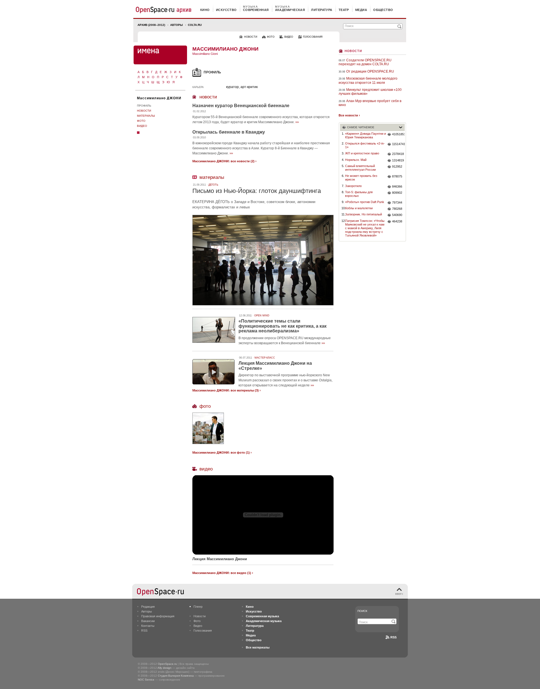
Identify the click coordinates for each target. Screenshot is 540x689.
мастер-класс (265, 357)
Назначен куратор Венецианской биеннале (240, 105)
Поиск (362, 611)
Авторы (176, 24)
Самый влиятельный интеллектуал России (360, 167)
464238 (397, 221)
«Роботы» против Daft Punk (364, 202)
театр (344, 10)
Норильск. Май (355, 159)
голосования (313, 36)
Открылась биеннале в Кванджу (228, 132)
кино (205, 10)
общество (383, 10)
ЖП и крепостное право (362, 153)
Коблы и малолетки (359, 208)
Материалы (146, 115)
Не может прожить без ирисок (361, 177)
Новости (144, 110)
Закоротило (353, 186)
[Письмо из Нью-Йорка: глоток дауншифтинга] (263, 306)
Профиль (144, 105)
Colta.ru (195, 24)
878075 (397, 176)
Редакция (148, 606)
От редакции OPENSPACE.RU (370, 71)
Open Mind (261, 315)
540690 (397, 215)
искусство (226, 10)
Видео (142, 125)
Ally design (165, 667)
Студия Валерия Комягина (176, 675)
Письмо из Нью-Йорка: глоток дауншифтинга (256, 190)
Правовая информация (157, 616)
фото (270, 36)
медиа (361, 10)
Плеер (198, 606)
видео (288, 36)
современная (256, 10)
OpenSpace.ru (167, 663)
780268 (397, 208)
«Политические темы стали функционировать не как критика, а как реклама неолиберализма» (282, 326)
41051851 (398, 134)
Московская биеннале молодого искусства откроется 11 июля (368, 80)
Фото (141, 120)
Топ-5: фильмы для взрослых (359, 193)
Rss (393, 637)
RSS (144, 630)
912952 (397, 166)
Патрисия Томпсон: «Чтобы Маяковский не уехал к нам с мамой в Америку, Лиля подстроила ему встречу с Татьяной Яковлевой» (364, 228)
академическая (290, 10)
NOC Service (146, 679)
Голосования (203, 630)
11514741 (398, 144)
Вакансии (148, 621)
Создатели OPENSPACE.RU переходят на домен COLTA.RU (365, 62)
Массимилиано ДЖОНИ (159, 98)
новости (250, 36)
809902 (397, 192)
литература (321, 10)
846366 (397, 186)
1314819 (398, 160)
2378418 (398, 154)
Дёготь (213, 184)
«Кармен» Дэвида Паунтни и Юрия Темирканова (365, 135)
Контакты (147, 625)
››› (297, 122)
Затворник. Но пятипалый (363, 214)
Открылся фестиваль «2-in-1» (365, 145)
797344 (397, 202)
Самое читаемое (360, 127)
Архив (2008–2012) (151, 24)
